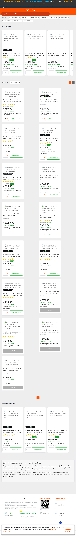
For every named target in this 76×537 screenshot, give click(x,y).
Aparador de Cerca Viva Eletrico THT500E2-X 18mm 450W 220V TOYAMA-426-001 (12, 431)
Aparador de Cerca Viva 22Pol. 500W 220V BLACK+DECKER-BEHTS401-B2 (49, 139)
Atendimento (13, 498)
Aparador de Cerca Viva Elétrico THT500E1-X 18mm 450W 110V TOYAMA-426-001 (49, 256)
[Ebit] (60, 505)
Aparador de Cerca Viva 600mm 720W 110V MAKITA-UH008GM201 (12, 215)
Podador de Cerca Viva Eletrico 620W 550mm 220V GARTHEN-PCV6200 (34, 54)
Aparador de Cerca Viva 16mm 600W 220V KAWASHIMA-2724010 (12, 369)
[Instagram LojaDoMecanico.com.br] (7, 515)
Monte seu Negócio (38, 7)
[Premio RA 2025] (60, 515)
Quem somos (27, 498)
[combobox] (25, 14)
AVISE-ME (50, 310)
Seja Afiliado (27, 7)
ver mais (37, 479)
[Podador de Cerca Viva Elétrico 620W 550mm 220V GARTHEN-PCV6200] (13, 94)
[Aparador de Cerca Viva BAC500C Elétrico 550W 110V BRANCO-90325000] (50, 286)
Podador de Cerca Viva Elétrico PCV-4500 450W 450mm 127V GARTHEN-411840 (49, 217)
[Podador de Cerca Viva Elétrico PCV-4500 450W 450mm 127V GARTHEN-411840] (50, 209)
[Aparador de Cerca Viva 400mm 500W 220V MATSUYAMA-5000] (50, 324)
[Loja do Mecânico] (11, 10)
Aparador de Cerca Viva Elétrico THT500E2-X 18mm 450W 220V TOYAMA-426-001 (12, 294)
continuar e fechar (68, 530)
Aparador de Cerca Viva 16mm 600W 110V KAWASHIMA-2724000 (57, 54)
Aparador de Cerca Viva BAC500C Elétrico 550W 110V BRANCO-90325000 (50, 292)
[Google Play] (48, 513)
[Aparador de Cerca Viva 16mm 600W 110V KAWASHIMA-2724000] (58, 42)
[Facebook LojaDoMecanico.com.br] (7, 513)
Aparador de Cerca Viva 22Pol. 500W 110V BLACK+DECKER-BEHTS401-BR (12, 178)
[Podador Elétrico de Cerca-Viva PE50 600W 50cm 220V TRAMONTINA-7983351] (13, 325)
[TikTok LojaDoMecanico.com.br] (11, 515)
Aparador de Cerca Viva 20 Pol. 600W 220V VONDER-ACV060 (12, 137)
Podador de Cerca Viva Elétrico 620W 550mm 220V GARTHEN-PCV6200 (12, 101)
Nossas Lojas (71, 7)
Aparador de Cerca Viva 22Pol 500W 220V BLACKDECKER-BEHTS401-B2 (34, 431)
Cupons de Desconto (7, 7)
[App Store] (48, 510)
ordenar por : (5, 82)
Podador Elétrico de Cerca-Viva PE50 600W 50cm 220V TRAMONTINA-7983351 (12, 333)
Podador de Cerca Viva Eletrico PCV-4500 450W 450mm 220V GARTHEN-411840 (12, 54)
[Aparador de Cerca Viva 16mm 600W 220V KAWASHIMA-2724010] (13, 363)
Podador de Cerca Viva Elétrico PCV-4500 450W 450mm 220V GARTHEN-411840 (12, 256)
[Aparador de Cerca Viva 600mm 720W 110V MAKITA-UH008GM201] (13, 208)
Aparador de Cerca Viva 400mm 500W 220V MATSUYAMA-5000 (49, 331)
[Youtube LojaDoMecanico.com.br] (11, 513)
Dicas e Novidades (51, 7)
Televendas (62, 7)
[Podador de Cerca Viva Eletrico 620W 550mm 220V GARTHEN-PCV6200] (35, 42)
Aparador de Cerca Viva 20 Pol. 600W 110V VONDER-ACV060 (49, 101)
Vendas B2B (18, 7)
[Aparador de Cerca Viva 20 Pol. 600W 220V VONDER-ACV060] (13, 131)
